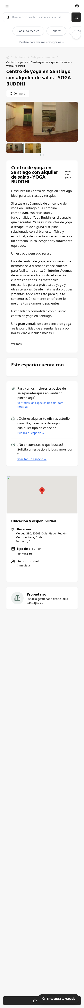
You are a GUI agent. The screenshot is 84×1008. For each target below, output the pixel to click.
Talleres (56, 31)
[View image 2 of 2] (33, 148)
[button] (42, 491)
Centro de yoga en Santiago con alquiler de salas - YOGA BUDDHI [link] (39, 64)
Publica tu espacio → (31, 433)
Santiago (20, 57)
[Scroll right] (76, 34)
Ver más (16, 344)
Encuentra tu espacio (61, 998)
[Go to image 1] (40, 155)
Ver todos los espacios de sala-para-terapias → (40, 405)
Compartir (20, 93)
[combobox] (36, 17)
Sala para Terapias (43, 57)
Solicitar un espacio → (31, 459)
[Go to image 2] (43, 155)
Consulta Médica (28, 31)
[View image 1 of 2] (14, 148)
